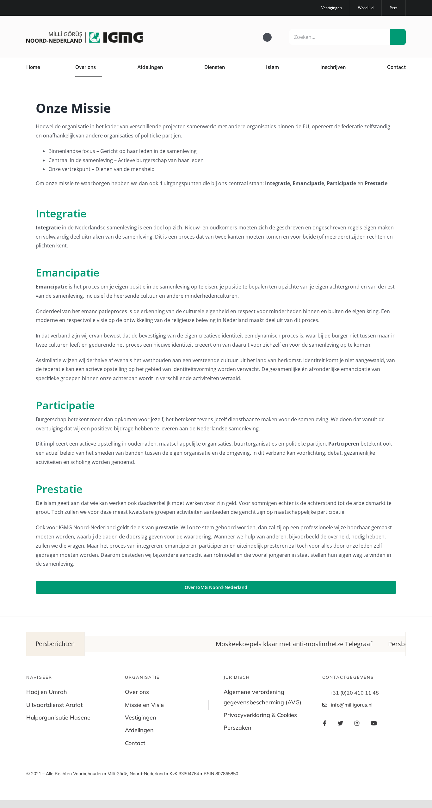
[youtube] (58, 7)
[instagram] (48, 7)
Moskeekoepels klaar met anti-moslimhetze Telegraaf (276, 644)
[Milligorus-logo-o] (84, 33)
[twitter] (38, 7)
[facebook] (28, 7)
